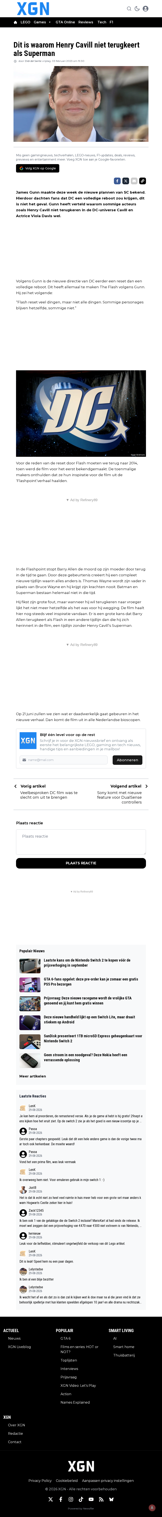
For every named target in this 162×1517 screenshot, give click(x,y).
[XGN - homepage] (33, 8)
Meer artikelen (32, 1076)
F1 (111, 22)
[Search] (129, 8)
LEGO (25, 22)
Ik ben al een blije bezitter (36, 1279)
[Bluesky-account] (111, 1499)
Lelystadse (36, 1269)
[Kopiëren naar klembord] (142, 181)
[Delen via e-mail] (134, 181)
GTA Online (65, 22)
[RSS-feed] (101, 1499)
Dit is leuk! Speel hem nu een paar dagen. (46, 1261)
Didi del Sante (33, 60)
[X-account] (50, 1499)
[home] (15, 22)
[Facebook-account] (60, 1499)
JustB (32, 1187)
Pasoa (33, 1129)
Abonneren (127, 760)
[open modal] (145, 9)
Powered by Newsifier (81, 1508)
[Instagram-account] (70, 1499)
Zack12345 (36, 1210)
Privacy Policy (40, 1481)
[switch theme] (137, 9)
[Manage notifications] (152, 1507)
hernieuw (34, 1233)
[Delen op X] (125, 181)
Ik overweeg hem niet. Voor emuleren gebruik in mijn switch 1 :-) (61, 1180)
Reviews (86, 22)
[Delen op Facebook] (117, 181)
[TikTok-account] (81, 1499)
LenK (32, 1106)
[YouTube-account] (91, 1499)
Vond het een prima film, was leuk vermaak (47, 1162)
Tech (101, 22)
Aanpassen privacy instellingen (108, 1481)
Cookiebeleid (67, 1481)
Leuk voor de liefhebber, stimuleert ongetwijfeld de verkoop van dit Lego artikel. (72, 1244)
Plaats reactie (81, 863)
